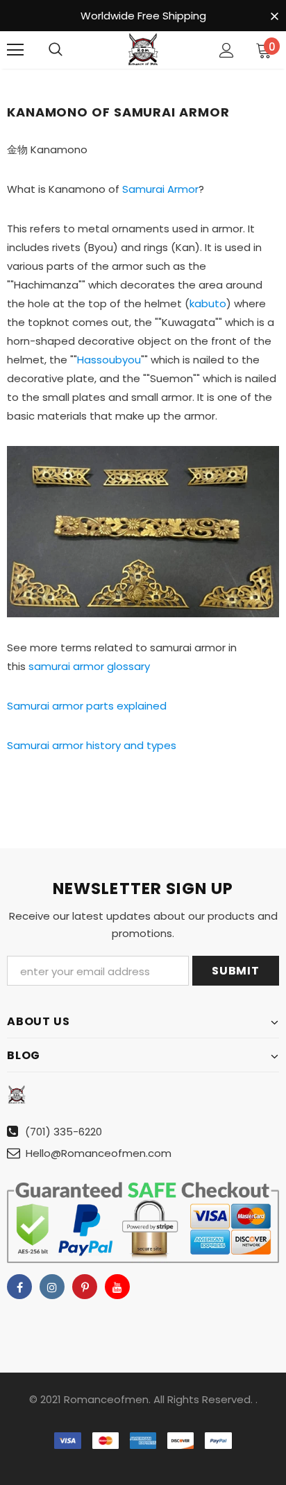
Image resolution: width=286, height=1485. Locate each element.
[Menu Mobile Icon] (15, 50)
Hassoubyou (109, 359)
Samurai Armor (160, 189)
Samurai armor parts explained (87, 705)
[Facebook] (19, 1286)
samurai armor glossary (89, 666)
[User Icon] (226, 50)
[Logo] (143, 49)
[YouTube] (117, 1286)
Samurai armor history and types (91, 745)
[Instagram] (52, 1286)
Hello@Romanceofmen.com (98, 1153)
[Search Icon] (55, 50)
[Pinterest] (84, 1286)
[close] (274, 17)
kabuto (208, 303)
